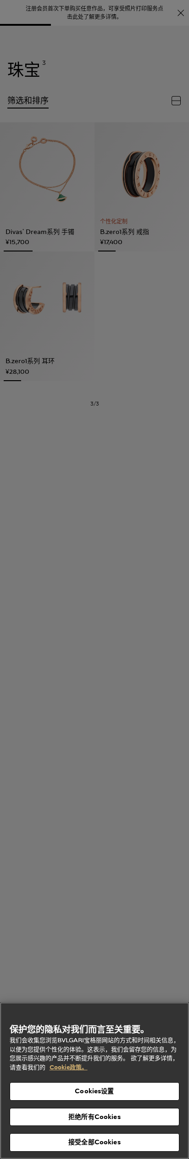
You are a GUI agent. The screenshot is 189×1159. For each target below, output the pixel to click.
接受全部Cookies (94, 1142)
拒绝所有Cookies (94, 1116)
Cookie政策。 (69, 1067)
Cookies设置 (94, 1091)
